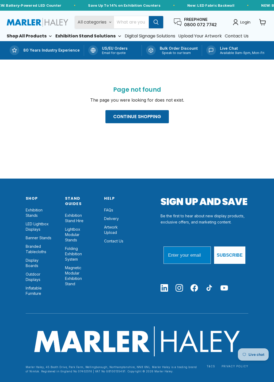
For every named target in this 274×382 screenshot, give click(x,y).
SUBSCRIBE (230, 255)
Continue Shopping (137, 116)
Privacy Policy (235, 366)
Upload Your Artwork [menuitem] (200, 36)
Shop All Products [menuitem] (27, 36)
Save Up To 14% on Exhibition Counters (124, 5)
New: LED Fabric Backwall (210, 5)
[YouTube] (224, 288)
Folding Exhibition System (73, 253)
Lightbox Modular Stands (72, 234)
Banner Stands (38, 238)
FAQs (108, 210)
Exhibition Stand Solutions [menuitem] (85, 36)
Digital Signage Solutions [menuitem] (150, 36)
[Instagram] (179, 288)
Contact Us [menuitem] (237, 36)
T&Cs (211, 366)
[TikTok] (209, 288)
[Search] (156, 22)
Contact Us (113, 241)
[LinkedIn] (164, 288)
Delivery (111, 218)
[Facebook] (194, 288)
